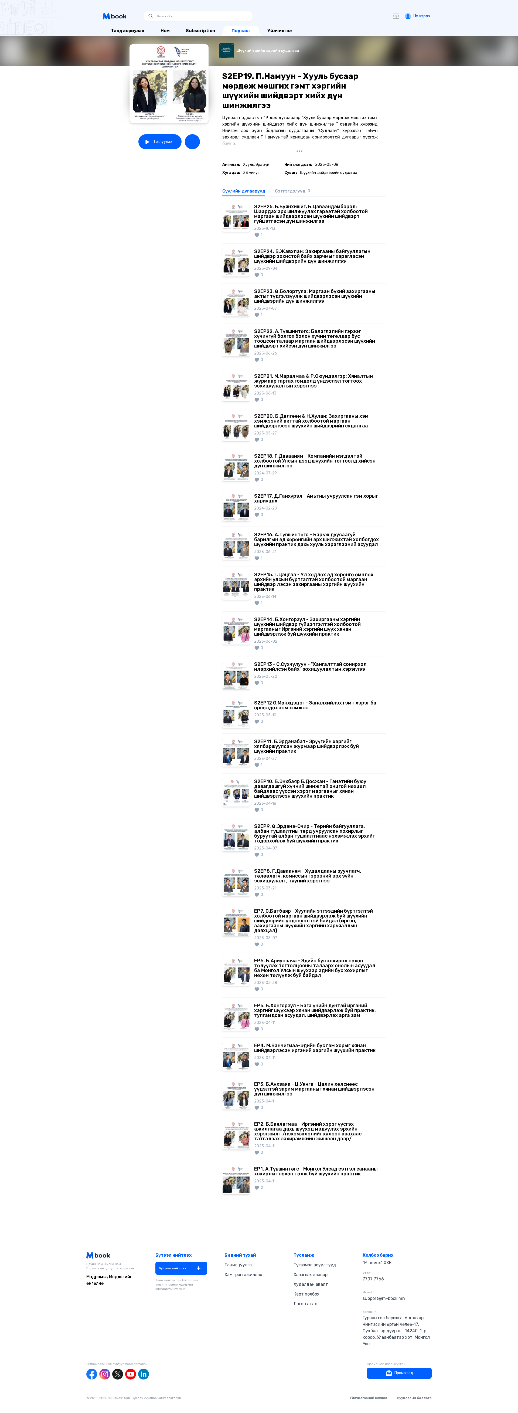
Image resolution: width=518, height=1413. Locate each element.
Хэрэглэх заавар (311, 1274)
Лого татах (305, 1303)
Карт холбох (306, 1294)
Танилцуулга (238, 1264)
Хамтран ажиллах (243, 1274)
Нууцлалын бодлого (414, 1398)
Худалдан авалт (311, 1284)
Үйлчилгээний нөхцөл (368, 1398)
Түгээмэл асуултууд (315, 1264)
